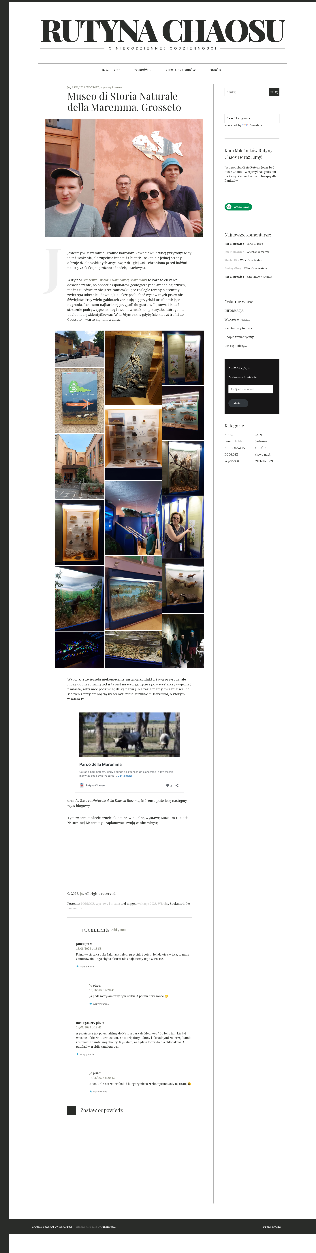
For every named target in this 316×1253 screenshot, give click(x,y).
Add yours (118, 930)
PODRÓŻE (141, 70)
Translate (255, 125)
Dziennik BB (111, 70)
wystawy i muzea (111, 87)
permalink (74, 908)
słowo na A (262, 454)
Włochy (163, 904)
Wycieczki (232, 461)
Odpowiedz (84, 972)
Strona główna (272, 1226)
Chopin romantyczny (239, 337)
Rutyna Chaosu (162, 29)
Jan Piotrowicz (234, 243)
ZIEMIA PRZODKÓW (180, 70)
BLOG (229, 435)
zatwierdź (238, 403)
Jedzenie (261, 441)
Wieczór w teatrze (258, 252)
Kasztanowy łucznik (259, 276)
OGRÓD (215, 70)
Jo (68, 87)
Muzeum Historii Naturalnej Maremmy (115, 280)
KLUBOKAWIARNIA (238, 448)
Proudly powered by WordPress (52, 1226)
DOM (258, 435)
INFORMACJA (234, 311)
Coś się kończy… (236, 346)
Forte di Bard (255, 243)
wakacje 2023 (146, 904)
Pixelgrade (108, 1226)
